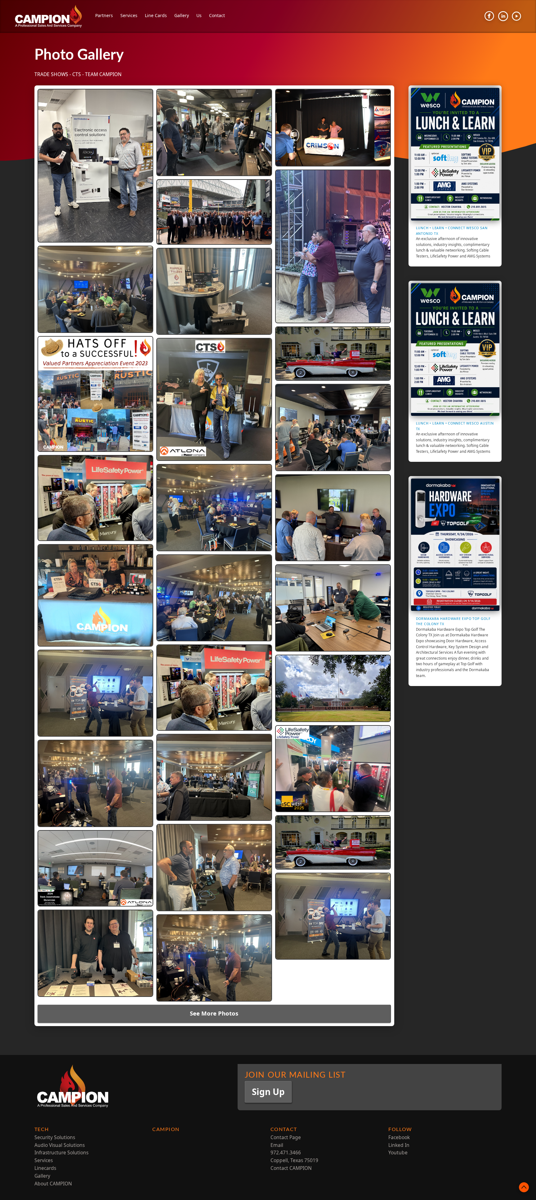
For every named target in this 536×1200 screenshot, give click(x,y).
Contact (217, 15)
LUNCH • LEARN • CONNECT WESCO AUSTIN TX (455, 426)
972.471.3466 (285, 1152)
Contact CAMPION (291, 1168)
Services (128, 15)
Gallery (181, 15)
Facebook (399, 1137)
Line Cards (156, 15)
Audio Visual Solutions (59, 1145)
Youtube (398, 1152)
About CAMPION (53, 1183)
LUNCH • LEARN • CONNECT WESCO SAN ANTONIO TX (452, 230)
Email (276, 1145)
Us (199, 15)
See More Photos (214, 1013)
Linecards (45, 1168)
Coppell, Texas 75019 (294, 1160)
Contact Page (285, 1137)
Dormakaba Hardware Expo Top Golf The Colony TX (453, 621)
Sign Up (268, 1092)
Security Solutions (54, 1137)
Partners (104, 15)
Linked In (398, 1145)
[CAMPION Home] (53, 16)
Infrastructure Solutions (61, 1152)
